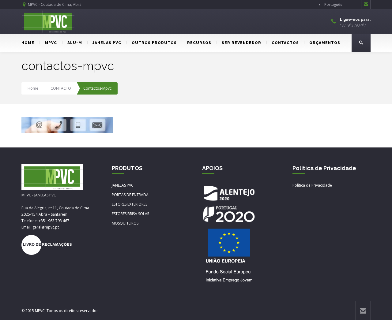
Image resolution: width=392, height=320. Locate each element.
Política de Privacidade (312, 185)
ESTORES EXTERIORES (129, 204)
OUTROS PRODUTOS (154, 43)
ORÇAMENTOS (324, 43)
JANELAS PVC (106, 43)
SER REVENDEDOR (241, 43)
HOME (27, 43)
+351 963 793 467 (54, 220)
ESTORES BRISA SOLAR (130, 213)
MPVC (51, 43)
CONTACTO (61, 88)
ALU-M (74, 43)
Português (333, 4)
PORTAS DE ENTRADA (130, 194)
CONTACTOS (285, 43)
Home (33, 88)
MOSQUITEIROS (125, 223)
